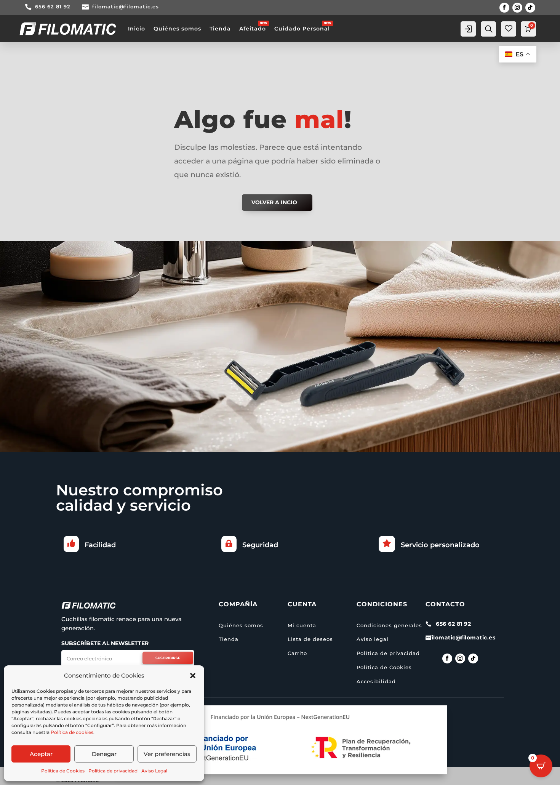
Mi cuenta (302, 625)
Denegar (104, 754)
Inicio (136, 28)
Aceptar (41, 754)
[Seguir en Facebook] (504, 8)
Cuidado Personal (302, 28)
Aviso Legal (154, 771)
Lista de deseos (310, 639)
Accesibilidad (376, 681)
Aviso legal (373, 639)
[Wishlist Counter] (508, 28)
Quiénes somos (177, 28)
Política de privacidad (113, 771)
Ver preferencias (167, 754)
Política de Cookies (63, 771)
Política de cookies (72, 732)
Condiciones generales (389, 625)
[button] (193, 675)
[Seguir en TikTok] (530, 8)
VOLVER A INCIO (274, 202)
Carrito (297, 653)
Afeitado (252, 28)
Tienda (220, 28)
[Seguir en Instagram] (517, 8)
